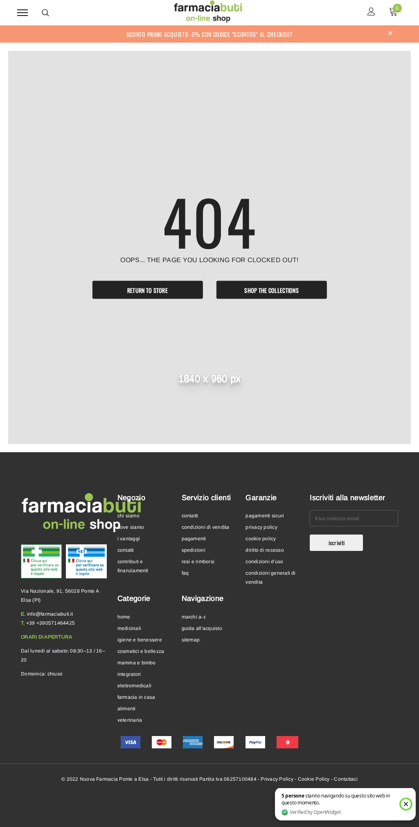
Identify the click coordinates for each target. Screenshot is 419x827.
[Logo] (208, 11)
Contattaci (345, 779)
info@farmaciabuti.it (50, 614)
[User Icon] (371, 12)
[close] (390, 34)
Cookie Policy (314, 779)
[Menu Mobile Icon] (22, 12)
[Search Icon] (45, 12)
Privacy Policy (277, 779)
